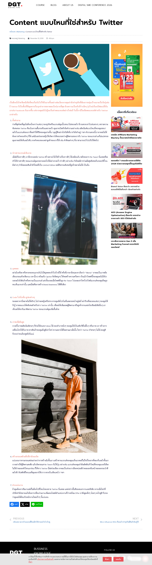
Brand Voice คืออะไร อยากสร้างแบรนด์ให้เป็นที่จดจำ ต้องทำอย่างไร (125, 188)
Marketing (20, 31)
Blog (53, 5)
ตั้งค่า (30, 562)
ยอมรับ (118, 559)
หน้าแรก (12, 31)
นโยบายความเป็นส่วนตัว (45, 559)
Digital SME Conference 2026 (95, 5)
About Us (67, 5)
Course (40, 5)
